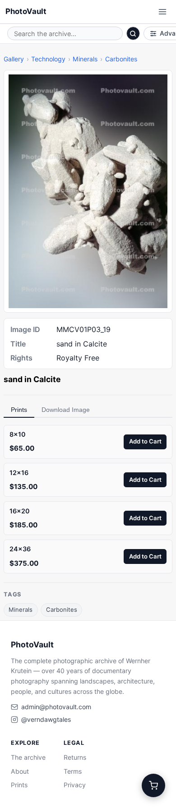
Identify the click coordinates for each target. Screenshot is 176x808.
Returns (75, 757)
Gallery (14, 59)
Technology (48, 59)
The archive (28, 757)
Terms (73, 771)
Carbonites (121, 59)
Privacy (75, 785)
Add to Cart (145, 441)
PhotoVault (25, 11)
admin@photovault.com (56, 707)
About (20, 771)
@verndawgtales (46, 719)
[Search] (133, 33)
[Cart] (153, 785)
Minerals (85, 59)
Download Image (66, 409)
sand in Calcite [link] (32, 379)
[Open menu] (162, 12)
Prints (19, 409)
